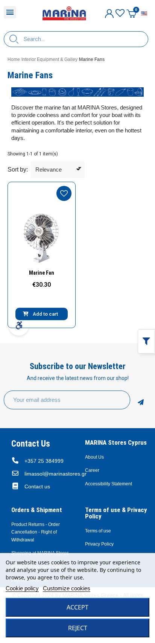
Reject (77, 628)
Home (14, 59)
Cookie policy (22, 588)
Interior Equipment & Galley (49, 59)
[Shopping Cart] (131, 13)
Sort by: (18, 169)
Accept (77, 607)
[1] (140, 400)
